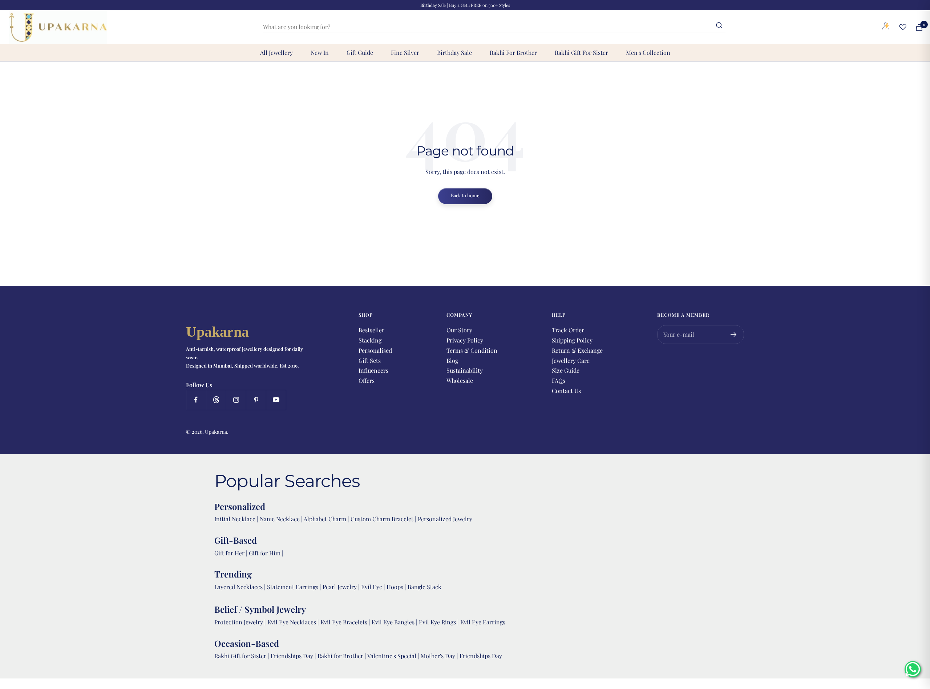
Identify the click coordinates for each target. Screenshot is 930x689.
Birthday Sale (454, 52)
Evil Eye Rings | (439, 622)
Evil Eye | (374, 587)
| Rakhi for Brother (340, 656)
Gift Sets (370, 360)
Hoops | (397, 587)
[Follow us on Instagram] (236, 400)
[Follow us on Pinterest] (256, 400)
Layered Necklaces (238, 587)
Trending (233, 574)
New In (320, 52)
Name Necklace (279, 519)
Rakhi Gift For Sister (581, 52)
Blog (452, 360)
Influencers (373, 370)
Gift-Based (235, 540)
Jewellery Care (571, 360)
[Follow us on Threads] (216, 400)
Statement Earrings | (295, 587)
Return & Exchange (577, 350)
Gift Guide (360, 52)
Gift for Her (229, 553)
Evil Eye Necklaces (291, 622)
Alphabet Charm (325, 519)
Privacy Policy (464, 340)
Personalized (239, 506)
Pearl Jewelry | (342, 587)
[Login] (885, 27)
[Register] (734, 334)
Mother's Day (439, 656)
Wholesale (459, 380)
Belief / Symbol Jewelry (260, 609)
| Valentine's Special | (393, 656)
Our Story (459, 330)
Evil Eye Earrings (482, 622)
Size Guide (565, 370)
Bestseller (371, 330)
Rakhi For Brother (513, 52)
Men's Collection (648, 52)
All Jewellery (276, 52)
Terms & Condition (471, 350)
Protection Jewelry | (240, 622)
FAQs (558, 380)
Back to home (465, 195)
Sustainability (464, 370)
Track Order (568, 330)
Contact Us (566, 390)
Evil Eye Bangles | (395, 622)
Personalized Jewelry (445, 519)
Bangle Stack (424, 587)
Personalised (375, 350)
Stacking (370, 340)
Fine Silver (405, 52)
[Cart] (919, 27)
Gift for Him (264, 553)
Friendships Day (293, 656)
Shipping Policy (572, 340)
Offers (367, 380)
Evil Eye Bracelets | (346, 622)
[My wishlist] (903, 27)
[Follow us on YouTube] (276, 400)
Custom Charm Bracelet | (384, 519)
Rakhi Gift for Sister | (241, 656)
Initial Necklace (234, 519)
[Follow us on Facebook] (196, 400)
